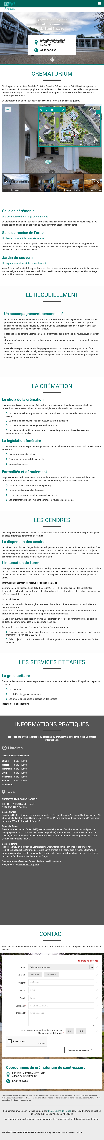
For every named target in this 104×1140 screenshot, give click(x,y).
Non (81, 1031)
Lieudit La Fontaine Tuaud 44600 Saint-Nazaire (52, 42)
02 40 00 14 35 (48, 50)
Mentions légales (47, 1132)
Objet (23, 967)
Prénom (21, 982)
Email (23, 998)
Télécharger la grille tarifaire (15, 703)
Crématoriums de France (59, 1110)
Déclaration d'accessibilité (69, 1132)
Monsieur (51, 974)
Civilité (22, 975)
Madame (35, 974)
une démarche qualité (28, 864)
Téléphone (20, 1005)
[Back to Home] (10, 6)
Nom (23, 990)
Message (21, 1012)
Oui (69, 1031)
